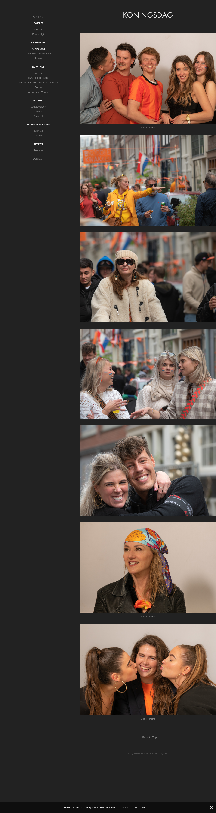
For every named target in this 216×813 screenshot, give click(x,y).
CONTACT (38, 158)
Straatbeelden (38, 106)
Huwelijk (38, 73)
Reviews (38, 150)
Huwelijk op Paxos (38, 77)
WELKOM (38, 17)
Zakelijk (38, 29)
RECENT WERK (38, 42)
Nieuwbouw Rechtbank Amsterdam (38, 82)
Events (38, 87)
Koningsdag (38, 49)
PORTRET (38, 23)
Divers (38, 111)
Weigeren (140, 807)
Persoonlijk (38, 34)
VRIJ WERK (38, 100)
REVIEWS (38, 144)
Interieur (38, 130)
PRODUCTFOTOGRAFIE (38, 124)
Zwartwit (38, 116)
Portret (38, 58)
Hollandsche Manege (38, 92)
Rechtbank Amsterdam (38, 53)
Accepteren (125, 807)
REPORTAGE (38, 67)
